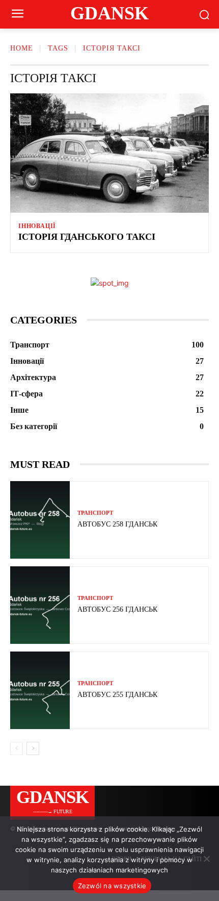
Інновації (37, 226)
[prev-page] (16, 748)
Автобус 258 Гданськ (117, 524)
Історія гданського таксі (86, 237)
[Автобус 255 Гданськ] (40, 690)
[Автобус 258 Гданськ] (40, 520)
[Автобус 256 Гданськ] (40, 605)
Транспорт (95, 513)
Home (21, 48)
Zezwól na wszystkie (112, 886)
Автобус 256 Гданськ (117, 609)
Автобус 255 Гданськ (117, 694)
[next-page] (32, 748)
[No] (206, 859)
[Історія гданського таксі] (109, 153)
